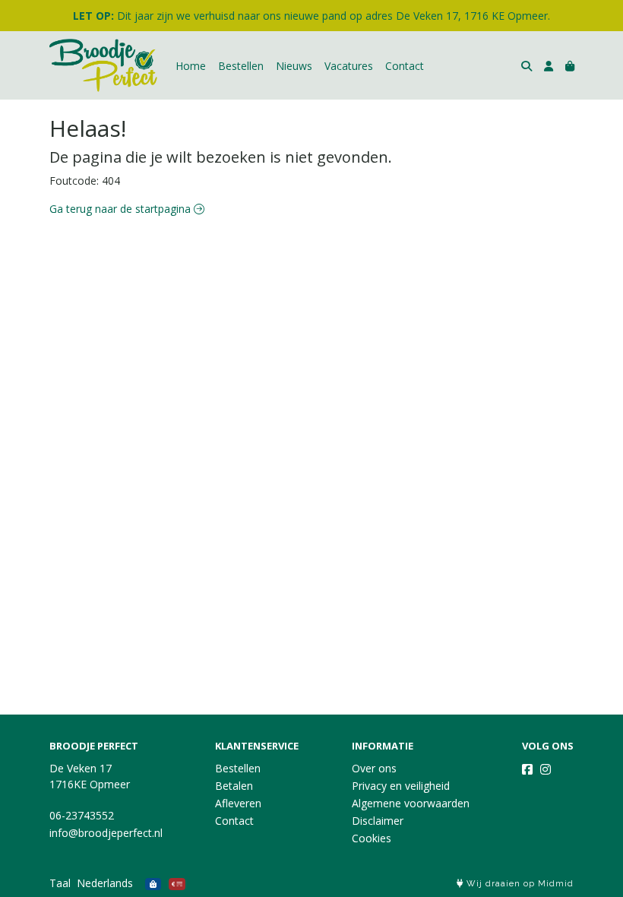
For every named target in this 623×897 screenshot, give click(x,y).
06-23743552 (81, 815)
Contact (404, 66)
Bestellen (241, 66)
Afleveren (238, 803)
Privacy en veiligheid (401, 785)
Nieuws (294, 66)
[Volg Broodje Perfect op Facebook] (527, 769)
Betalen (234, 785)
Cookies (371, 838)
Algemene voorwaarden (411, 803)
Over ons (374, 768)
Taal (60, 883)
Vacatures (348, 66)
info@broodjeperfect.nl (106, 833)
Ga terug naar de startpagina (121, 208)
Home (191, 66)
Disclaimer (377, 820)
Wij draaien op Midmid (518, 884)
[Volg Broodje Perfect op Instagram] (545, 769)
